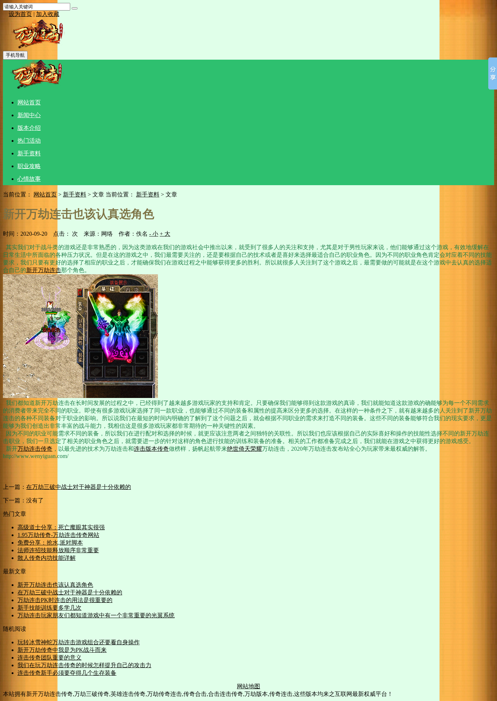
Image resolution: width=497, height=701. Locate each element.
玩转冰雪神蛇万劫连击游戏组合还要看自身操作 (78, 642)
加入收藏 (47, 14)
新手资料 (29, 153)
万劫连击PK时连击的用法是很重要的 (64, 600)
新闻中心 (29, 115)
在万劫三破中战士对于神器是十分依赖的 (78, 487)
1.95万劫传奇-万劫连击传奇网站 (58, 535)
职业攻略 (29, 166)
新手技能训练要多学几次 (49, 608)
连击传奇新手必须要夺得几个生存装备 (66, 673)
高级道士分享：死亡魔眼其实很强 (61, 527)
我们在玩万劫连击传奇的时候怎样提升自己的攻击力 (84, 665)
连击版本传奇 (151, 449)
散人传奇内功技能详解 (46, 558)
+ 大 (165, 234)
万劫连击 (49, 270)
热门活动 (29, 141)
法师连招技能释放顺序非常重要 (58, 550)
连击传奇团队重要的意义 (49, 657)
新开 (32, 270)
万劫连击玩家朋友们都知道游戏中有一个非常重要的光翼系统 (96, 615)
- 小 (153, 234)
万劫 (23, 449)
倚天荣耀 (250, 449)
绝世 (233, 449)
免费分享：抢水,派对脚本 (50, 542)
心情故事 (29, 179)
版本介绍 (29, 128)
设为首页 (20, 14)
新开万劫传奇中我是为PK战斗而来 (62, 650)
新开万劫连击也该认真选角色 (55, 585)
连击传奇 (40, 449)
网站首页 (29, 102)
